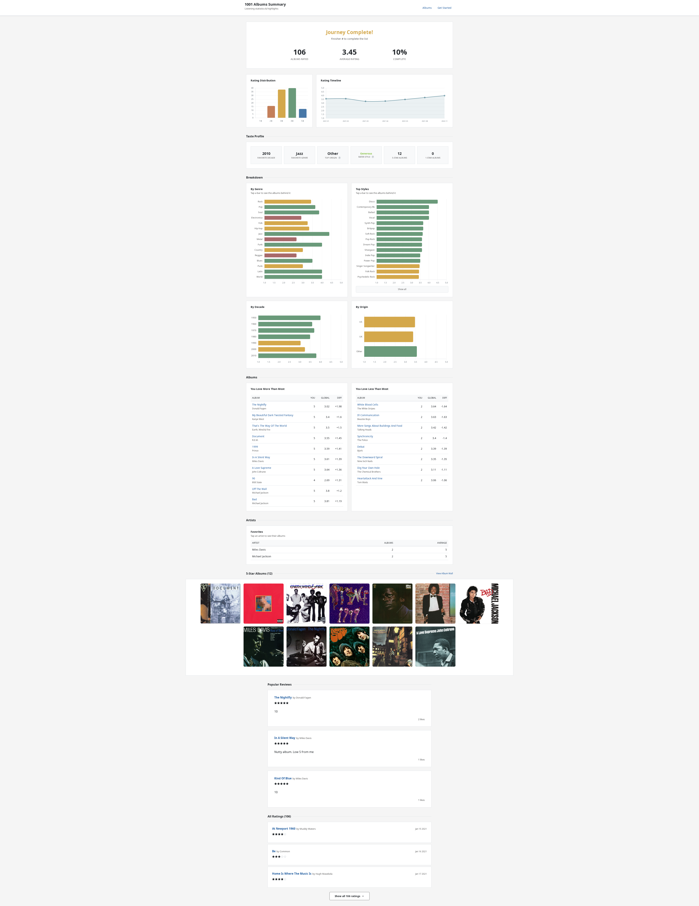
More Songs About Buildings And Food (379, 425)
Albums (427, 7)
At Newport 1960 (283, 828)
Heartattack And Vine (369, 478)
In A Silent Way (261, 457)
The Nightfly (259, 404)
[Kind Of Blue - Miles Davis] (264, 647)
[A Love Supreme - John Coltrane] (435, 647)
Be (274, 851)
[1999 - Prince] (349, 604)
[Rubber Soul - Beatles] (349, 647)
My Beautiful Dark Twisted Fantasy (272, 415)
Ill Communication (368, 415)
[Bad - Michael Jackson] (478, 604)
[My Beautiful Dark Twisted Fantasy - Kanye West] (264, 604)
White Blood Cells (367, 404)
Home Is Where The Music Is (291, 873)
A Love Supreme (261, 467)
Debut (360, 446)
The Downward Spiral (370, 457)
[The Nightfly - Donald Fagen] (307, 647)
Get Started (444, 7)
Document (258, 436)
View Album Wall (444, 573)
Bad (254, 499)
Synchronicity (365, 436)
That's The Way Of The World (269, 425)
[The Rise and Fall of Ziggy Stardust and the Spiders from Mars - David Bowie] (392, 647)
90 (253, 478)
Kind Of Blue (283, 778)
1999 (255, 446)
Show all (402, 289)
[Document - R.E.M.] (221, 604)
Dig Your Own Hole (368, 467)
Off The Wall (259, 489)
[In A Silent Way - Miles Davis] (392, 604)
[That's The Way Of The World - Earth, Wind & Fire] (307, 604)
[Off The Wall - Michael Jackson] (435, 604)
